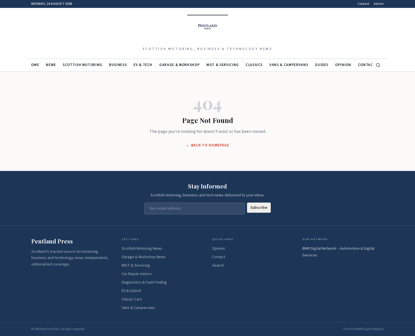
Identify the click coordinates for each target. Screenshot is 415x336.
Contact (363, 4)
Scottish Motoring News (142, 248)
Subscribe (258, 207)
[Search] (378, 65)
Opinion (343, 64)
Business (118, 64)
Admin (379, 4)
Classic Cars (132, 299)
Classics (254, 64)
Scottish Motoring (82, 64)
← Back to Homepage (207, 145)
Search (218, 265)
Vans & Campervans (288, 64)
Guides (321, 64)
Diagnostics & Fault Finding (144, 282)
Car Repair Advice (137, 274)
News (51, 64)
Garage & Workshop (179, 64)
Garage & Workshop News (144, 257)
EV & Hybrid (131, 291)
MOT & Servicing (222, 64)
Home (34, 64)
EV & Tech (143, 64)
